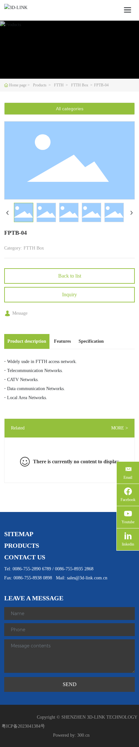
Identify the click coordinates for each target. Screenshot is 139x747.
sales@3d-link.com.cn (87, 577)
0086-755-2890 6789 (32, 568)
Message (19, 313)
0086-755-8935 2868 (74, 568)
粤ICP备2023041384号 (23, 726)
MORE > (119, 428)
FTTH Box (79, 85)
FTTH (59, 85)
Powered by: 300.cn (71, 735)
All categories (69, 108)
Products (40, 85)
